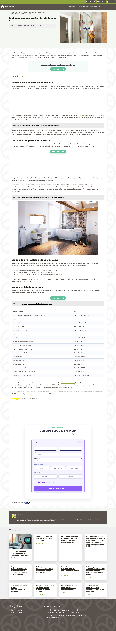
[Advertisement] (58, 103)
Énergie (91, 6)
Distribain (82, 115)
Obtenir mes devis (58, 69)
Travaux (78, 6)
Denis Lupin (21, 515)
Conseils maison (72, 6)
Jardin (87, 6)
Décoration (82, 6)
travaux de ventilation (68, 383)
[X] (28, 503)
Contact (99, 6)
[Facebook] (25, 503)
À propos (95, 6)
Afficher (22, 76)
